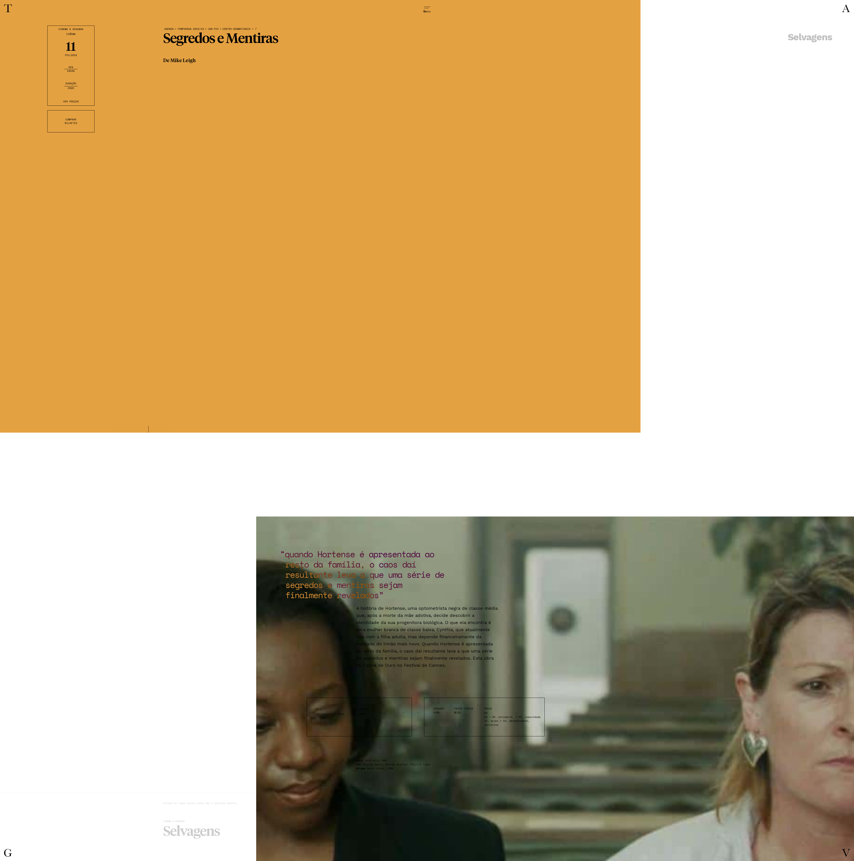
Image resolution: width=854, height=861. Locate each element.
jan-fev (213, 29)
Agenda (169, 29)
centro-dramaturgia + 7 (239, 29)
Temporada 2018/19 (190, 29)
